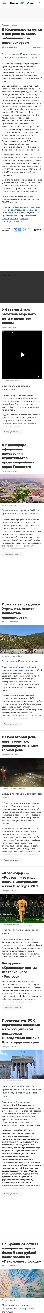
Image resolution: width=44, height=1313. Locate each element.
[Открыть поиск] (40, 3)
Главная (5, 25)
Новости (14, 25)
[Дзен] (38, 230)
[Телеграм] (19, 229)
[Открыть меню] (4, 3)
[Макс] (15, 229)
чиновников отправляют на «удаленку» (20, 210)
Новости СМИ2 (9, 275)
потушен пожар (20, 670)
